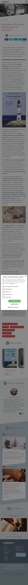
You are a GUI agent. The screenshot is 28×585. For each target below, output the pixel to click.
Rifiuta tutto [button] (14, 304)
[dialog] (14, 292)
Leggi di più (12, 283)
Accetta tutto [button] (14, 301)
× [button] (25, 276)
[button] (13, 307)
